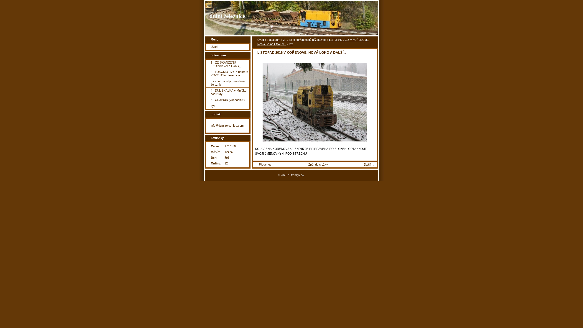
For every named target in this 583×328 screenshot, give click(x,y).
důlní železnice (227, 15)
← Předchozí (263, 164)
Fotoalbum (273, 39)
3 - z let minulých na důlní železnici (304, 39)
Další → (369, 164)
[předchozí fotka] (260, 102)
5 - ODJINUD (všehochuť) (228, 100)
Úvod (260, 39)
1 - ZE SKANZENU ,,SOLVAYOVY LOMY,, (226, 64)
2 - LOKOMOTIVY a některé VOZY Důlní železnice (229, 73)
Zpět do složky (318, 164)
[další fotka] (369, 102)
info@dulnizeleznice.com (227, 125)
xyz (213, 106)
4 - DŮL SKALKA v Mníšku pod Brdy (228, 92)
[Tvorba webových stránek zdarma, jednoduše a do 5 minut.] (303, 175)
